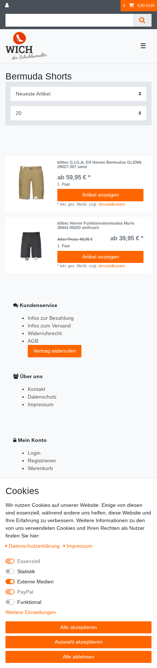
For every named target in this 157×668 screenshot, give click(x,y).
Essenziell (28, 561)
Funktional (29, 602)
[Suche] (142, 20)
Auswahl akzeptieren (79, 642)
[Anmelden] (8, 5)
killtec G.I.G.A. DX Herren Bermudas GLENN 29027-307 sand (99, 164)
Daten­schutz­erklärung (35, 546)
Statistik (26, 571)
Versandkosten (111, 204)
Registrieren (42, 460)
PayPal (25, 592)
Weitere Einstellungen (30, 612)
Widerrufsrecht (45, 333)
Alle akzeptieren (78, 627)
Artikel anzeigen (100, 195)
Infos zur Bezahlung (51, 318)
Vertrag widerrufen (54, 351)
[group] (31, 182)
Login (34, 453)
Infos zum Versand (49, 326)
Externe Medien (35, 581)
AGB (33, 341)
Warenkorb (40, 468)
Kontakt (36, 389)
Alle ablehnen (78, 657)
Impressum (41, 404)
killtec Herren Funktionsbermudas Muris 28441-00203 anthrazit (95, 225)
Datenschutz (42, 397)
